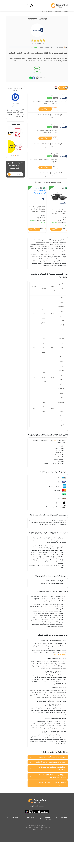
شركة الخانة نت (28, 827)
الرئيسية (66, 11)
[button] (31, 5)
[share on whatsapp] (30, 78)
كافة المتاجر (58, 11)
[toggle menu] (12, 5)
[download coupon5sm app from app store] (43, 811)
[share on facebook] (33, 78)
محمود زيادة (15, 104)
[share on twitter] (37, 78)
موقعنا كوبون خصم (60, 655)
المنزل (54, 440)
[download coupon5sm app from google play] (31, 811)
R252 (48, 138)
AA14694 (48, 167)
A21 (48, 109)
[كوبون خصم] (59, 5)
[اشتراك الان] (9, 174)
